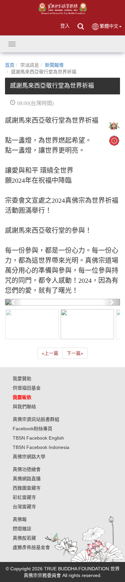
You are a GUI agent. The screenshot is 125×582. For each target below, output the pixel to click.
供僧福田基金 (27, 388)
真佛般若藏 (24, 538)
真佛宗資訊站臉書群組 (36, 419)
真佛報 (20, 519)
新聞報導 (54, 65)
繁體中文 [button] (109, 26)
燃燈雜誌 (22, 528)
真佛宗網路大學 (29, 456)
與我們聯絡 (24, 406)
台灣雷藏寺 (24, 506)
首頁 (9, 65)
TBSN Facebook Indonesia (41, 447)
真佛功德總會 (27, 469)
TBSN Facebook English (38, 438)
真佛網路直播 (27, 478)
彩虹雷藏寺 (24, 497)
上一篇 (50, 353)
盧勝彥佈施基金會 (31, 547)
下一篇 (75, 353)
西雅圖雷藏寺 (27, 488)
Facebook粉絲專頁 (32, 428)
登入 (65, 25)
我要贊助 (22, 378)
